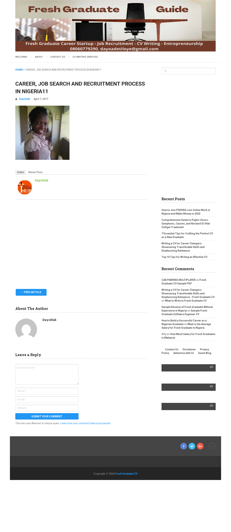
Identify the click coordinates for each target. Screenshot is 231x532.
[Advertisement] (81, 245)
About (39, 56)
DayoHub (24, 99)
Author (20, 172)
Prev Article (32, 292)
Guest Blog (204, 353)
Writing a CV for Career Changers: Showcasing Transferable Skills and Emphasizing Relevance (183, 247)
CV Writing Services (85, 56)
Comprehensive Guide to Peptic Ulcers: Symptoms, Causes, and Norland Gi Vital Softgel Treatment (186, 224)
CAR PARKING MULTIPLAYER (178, 279)
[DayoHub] (25, 193)
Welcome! (21, 56)
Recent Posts (35, 172)
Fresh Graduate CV (126, 473)
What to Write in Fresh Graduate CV (186, 300)
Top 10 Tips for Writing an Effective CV (184, 257)
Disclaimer (189, 349)
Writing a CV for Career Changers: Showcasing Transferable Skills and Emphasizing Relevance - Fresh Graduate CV (188, 293)
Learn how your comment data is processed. (85, 423)
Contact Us (57, 56)
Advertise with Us (183, 353)
